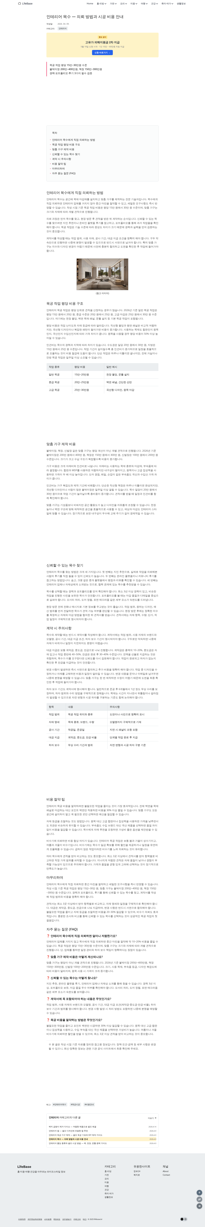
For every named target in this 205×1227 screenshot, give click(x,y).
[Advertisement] (102, 100)
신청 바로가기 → (102, 52)
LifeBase (27, 3)
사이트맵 (47, 1219)
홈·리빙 (101, 3)
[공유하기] (199, 1206)
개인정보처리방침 (35, 1219)
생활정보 (181, 3)
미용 (133, 3)
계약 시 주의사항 (61, 158)
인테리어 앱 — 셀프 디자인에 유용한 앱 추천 (68, 1130)
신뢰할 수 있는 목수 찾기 (66, 154)
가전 (112, 3)
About (165, 1171)
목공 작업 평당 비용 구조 (66, 144)
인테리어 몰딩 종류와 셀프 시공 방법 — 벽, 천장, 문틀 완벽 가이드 (78, 1143)
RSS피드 (57, 1219)
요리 (122, 3)
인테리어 (63, 28)
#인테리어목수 (59, 1104)
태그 (84, 1219)
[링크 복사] (199, 1199)
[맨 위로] (199, 1192)
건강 (153, 3)
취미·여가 (166, 3)
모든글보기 (66, 1219)
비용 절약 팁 (59, 163)
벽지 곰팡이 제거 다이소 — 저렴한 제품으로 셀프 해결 (72, 1126)
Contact (166, 1174)
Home (90, 3)
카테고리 (77, 1219)
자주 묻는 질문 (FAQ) (63, 173)
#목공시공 (75, 1104)
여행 (143, 3)
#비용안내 (89, 1104)
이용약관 (22, 1219)
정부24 (137, 1171)
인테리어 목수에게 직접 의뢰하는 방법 (73, 139)
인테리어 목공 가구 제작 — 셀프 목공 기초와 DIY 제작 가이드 (75, 1135)
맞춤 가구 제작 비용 (63, 149)
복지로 (137, 1174)
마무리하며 (58, 168)
